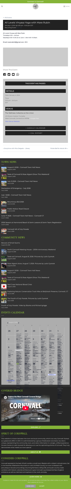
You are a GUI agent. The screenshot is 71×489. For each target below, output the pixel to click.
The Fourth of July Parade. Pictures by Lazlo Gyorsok (27, 298)
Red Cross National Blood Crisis (19, 284)
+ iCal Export (35, 133)
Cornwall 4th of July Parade (18, 229)
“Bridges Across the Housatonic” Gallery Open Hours (19, 381)
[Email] (13, 74)
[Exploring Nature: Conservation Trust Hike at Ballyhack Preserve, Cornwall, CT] (3, 293)
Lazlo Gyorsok (18, 445)
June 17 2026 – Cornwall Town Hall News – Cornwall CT (22, 216)
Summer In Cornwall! (35, 1)
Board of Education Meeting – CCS (35, 378)
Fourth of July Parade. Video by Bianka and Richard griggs (24, 305)
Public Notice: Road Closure (18, 209)
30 (42, 330)
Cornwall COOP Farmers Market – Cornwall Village (59, 381)
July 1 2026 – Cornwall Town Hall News (16, 195)
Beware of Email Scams (10, 243)
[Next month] (19, 323)
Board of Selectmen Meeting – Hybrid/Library (28, 386)
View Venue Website (12, 121)
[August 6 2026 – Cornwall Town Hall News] (3, 169)
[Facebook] (5, 74)
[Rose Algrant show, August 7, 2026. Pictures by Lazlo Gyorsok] (3, 265)
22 (58, 355)
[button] (2, 6)
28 (26, 330)
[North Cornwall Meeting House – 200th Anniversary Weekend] (3, 251)
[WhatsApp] (17, 74)
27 (17, 330)
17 (17, 355)
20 (42, 355)
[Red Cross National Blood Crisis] (3, 286)
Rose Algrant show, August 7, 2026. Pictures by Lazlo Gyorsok (31, 264)
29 (58, 363)
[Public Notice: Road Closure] (3, 210)
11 (26, 347)
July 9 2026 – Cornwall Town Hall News (22, 181)
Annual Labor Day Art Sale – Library (51, 382)
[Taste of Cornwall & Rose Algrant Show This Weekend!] (3, 176)
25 (26, 363)
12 (34, 347)
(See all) (19, 27)
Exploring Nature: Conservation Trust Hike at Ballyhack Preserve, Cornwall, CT (37, 291)
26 (34, 363)
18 (26, 355)
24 (17, 363)
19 (34, 355)
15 (58, 347)
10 (17, 347)
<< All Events (7, 17)
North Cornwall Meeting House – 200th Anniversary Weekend (31, 250)
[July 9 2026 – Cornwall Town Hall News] (3, 183)
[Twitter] (9, 74)
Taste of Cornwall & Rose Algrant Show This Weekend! (28, 174)
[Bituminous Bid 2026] (3, 203)
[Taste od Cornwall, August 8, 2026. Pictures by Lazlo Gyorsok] (3, 258)
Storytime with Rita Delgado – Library (16, 148)
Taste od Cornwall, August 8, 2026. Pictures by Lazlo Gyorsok (30, 257)
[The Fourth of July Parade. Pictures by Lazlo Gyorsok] (3, 300)
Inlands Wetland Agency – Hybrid (27, 378)
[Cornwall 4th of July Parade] (3, 231)
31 (50, 330)
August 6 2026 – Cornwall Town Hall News (23, 167)
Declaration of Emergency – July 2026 (16, 188)
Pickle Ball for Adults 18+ (59, 148)
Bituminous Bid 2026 (15, 202)
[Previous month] (8, 323)
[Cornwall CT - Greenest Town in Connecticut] (35, 6)
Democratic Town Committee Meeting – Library (11, 379)
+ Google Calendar (35, 128)
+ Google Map (34, 118)
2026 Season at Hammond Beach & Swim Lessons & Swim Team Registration (31, 222)
